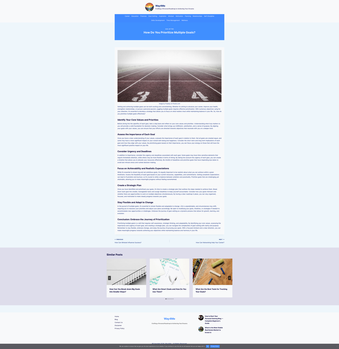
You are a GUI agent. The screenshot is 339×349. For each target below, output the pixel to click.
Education (135, 16)
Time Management (173, 20)
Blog (116, 319)
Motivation (179, 16)
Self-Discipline (209, 16)
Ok (207, 346)
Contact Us (119, 322)
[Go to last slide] (109, 278)
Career (127, 16)
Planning (188, 16)
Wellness (185, 20)
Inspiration (162, 16)
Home (117, 316)
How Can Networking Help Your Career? (210, 241)
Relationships (197, 16)
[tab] (167, 298)
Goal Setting (152, 16)
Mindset (171, 16)
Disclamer (118, 325)
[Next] (229, 278)
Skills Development (158, 20)
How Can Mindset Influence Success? (128, 241)
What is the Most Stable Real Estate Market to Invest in (214, 330)
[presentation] (126, 272)
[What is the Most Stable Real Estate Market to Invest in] (201, 329)
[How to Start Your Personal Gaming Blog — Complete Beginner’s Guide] (201, 317)
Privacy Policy (119, 328)
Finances (143, 16)
